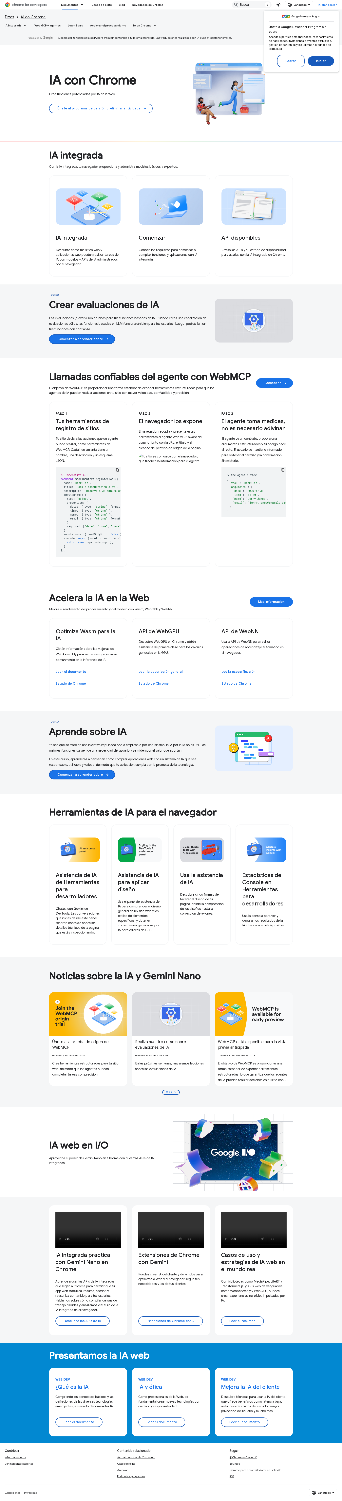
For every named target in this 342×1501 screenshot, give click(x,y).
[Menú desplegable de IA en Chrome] (156, 25)
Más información (271, 602)
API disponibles (240, 237)
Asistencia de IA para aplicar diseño (138, 882)
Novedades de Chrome (147, 5)
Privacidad (30, 1492)
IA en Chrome (142, 25)
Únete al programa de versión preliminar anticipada (102, 108)
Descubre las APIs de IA (82, 1321)
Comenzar (152, 237)
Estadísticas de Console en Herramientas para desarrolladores (262, 889)
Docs (9, 17)
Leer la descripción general (161, 672)
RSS (232, 1476)
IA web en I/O (78, 1145)
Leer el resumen (242, 1321)
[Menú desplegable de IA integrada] (26, 25)
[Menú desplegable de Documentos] (83, 4)
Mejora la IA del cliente (250, 1386)
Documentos (69, 5)
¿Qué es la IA (72, 1386)
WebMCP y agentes (47, 25)
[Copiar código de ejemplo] (117, 470)
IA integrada (13, 25)
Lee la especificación (238, 672)
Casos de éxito (101, 5)
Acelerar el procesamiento (108, 25)
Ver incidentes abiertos (19, 1463)
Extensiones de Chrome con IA (171, 1321)
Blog (122, 5)
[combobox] (252, 4)
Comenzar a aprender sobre (83, 339)
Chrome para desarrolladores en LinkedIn (255, 1470)
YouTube (235, 1463)
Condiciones (12, 1492)
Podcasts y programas (131, 1476)
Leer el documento (71, 672)
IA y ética (150, 1386)
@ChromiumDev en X (243, 1457)
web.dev (62, 1379)
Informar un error (15, 1457)
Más (171, 1092)
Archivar (122, 1470)
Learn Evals (75, 25)
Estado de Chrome (71, 684)
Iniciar (321, 61)
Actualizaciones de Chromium (136, 1457)
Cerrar (290, 61)
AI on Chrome (33, 17)
